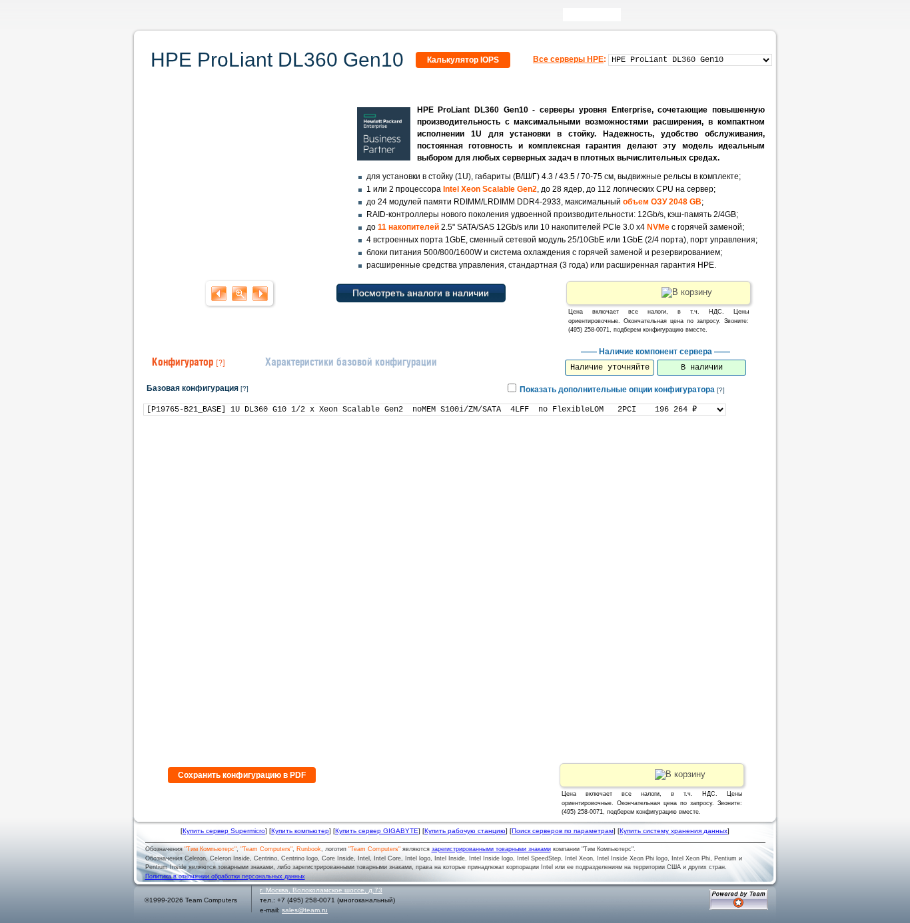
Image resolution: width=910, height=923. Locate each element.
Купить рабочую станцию (465, 830)
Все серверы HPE (568, 59)
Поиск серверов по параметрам (563, 830)
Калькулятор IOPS (463, 60)
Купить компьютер (300, 830)
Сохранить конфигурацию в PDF (242, 775)
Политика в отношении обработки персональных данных (225, 876)
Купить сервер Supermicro (224, 830)
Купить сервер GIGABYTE (376, 830)
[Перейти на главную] (161, 19)
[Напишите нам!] (649, 17)
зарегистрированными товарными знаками (491, 849)
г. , (321, 890)
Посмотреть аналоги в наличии (420, 293)
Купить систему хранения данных (673, 830)
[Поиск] (630, 17)
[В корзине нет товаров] (765, 15)
